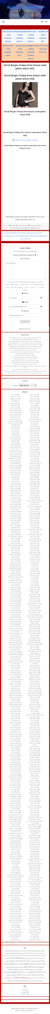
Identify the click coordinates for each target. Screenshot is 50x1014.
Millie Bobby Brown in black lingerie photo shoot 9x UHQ (25, 341)
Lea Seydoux (33, 547)
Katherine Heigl (33, 465)
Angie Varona (14, 493)
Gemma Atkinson (14, 812)
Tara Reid (33, 888)
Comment (26, 259)
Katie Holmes (33, 472)
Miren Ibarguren (33, 658)
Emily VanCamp (14, 768)
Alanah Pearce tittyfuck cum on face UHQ (24, 350)
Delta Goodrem (14, 706)
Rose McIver (33, 791)
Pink (34, 745)
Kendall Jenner (34, 492)
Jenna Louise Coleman (14, 904)
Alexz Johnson (14, 428)
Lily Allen (33, 564)
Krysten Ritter (34, 518)
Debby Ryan (14, 701)
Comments (25, 992)
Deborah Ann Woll (15, 702)
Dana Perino (14, 688)
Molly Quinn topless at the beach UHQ (25, 359)
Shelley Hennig (34, 842)
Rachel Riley (33, 757)
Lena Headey (33, 555)
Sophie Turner (33, 870)
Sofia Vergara (33, 856)
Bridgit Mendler (14, 570)
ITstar (33, 1010)
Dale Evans (14, 686)
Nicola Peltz (33, 702)
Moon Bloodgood (33, 671)
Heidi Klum (15, 849)
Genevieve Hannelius (14, 816)
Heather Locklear (14, 846)
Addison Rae (14, 400)
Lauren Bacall (33, 543)
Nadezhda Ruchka (34, 679)
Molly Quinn (33, 667)
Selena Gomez (33, 828)
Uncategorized (33, 909)
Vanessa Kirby (34, 915)
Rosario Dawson (33, 784)
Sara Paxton (33, 808)
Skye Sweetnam (33, 851)
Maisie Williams (33, 594)
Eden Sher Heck (14, 727)
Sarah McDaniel (33, 819)
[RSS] (46, 22)
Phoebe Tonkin (34, 743)
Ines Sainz (14, 863)
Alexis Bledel (14, 425)
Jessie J (15, 938)
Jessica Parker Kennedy (14, 932)
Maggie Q (33, 593)
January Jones (14, 892)
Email (26, 302)
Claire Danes (14, 665)
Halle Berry (14, 832)
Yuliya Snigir (33, 927)
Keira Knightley (33, 483)
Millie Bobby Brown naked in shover (25, 355)
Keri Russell (33, 493)
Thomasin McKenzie (33, 899)
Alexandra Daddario (14, 423)
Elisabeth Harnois (14, 734)
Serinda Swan (33, 830)
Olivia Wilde (33, 725)
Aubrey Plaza (14, 538)
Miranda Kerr (33, 656)
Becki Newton (14, 547)
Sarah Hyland (33, 816)
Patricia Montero (33, 734)
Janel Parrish (14, 890)
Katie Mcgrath (34, 474)
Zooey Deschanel (33, 940)
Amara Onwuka (14, 469)
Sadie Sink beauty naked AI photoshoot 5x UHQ (25, 339)
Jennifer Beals (14, 911)
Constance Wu (14, 672)
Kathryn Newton (33, 469)
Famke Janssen (14, 800)
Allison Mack (14, 446)
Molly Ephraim (34, 665)
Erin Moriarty (14, 787)
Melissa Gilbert (33, 630)
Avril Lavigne (14, 540)
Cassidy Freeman (14, 619)
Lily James (34, 570)
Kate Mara (34, 458)
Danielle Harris (14, 693)
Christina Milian (14, 656)
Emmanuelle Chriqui (14, 777)
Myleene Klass (34, 678)
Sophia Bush (33, 858)
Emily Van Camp (14, 766)
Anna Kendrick (14, 499)
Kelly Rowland (34, 490)
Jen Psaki (14, 897)
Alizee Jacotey (14, 444)
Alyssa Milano (14, 456)
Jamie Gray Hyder (14, 886)
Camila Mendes (14, 589)
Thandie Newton (33, 897)
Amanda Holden (14, 462)
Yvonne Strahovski (33, 929)
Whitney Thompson (33, 922)
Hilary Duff (14, 851)
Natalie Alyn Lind (33, 685)
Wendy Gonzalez (33, 918)
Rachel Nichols (34, 755)
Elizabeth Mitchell (14, 745)
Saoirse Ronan (34, 805)
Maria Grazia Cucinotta (33, 603)
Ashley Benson (14, 529)
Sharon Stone (33, 839)
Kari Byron (34, 446)
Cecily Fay (14, 632)
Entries (25, 990)
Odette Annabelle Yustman (33, 715)
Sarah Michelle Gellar (33, 821)
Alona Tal (14, 449)
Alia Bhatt (14, 432)
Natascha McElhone (33, 690)
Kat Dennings (33, 449)
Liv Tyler (33, 580)
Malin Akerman (34, 596)
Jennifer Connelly (14, 913)
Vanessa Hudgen (33, 913)
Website (26, 311)
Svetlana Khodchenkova (33, 881)
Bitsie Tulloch (14, 559)
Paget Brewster (33, 727)
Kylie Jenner (33, 520)
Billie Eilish (14, 555)
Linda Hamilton (33, 571)
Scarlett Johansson (33, 826)
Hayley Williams (14, 842)
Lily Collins (34, 568)
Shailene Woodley (34, 832)
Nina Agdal (34, 711)
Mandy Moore (34, 598)
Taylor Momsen (33, 892)
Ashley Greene (14, 531)
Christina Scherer (14, 660)
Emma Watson (14, 775)
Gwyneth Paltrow (14, 828)
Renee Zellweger (33, 771)
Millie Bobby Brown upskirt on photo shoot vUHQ (25, 362)
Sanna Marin (33, 803)
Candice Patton (14, 598)
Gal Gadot (14, 808)
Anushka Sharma (14, 518)
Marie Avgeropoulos (33, 610)
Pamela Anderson (34, 729)
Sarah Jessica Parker (33, 817)
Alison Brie (14, 442)
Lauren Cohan (34, 545)
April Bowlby (14, 522)
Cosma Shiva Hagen (14, 674)
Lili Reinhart (33, 563)
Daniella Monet (14, 692)
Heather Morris (14, 847)
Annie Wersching (14, 517)
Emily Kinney (14, 761)
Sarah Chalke (33, 812)
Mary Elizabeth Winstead (34, 616)
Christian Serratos (15, 651)
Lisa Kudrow (33, 577)
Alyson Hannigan (14, 453)
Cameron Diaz (14, 587)
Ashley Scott (14, 532)
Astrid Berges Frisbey (18, 228)
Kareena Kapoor (33, 442)
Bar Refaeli (15, 541)
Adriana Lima (14, 407)
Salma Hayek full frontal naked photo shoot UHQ (25, 360)
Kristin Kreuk (33, 515)
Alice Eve (14, 435)
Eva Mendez (14, 793)
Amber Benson (14, 471)
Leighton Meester (34, 554)
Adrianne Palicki (14, 409)
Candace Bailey (14, 594)
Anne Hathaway (14, 515)
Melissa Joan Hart (34, 632)
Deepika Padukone (14, 704)
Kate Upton (33, 460)
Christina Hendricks (14, 655)
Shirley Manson (33, 844)
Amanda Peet (14, 463)
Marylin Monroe (33, 619)
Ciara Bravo (14, 663)
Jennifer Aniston (14, 909)
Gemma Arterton (14, 810)
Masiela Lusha (34, 621)
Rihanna (33, 775)
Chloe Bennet (14, 646)
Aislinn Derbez (14, 417)
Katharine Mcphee (34, 463)
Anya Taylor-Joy (14, 520)
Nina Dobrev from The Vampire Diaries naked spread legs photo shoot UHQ (25, 237)
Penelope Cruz (34, 736)
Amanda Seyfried (14, 465)
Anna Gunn (15, 497)
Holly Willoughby (14, 858)
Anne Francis (14, 513)
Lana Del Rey (33, 527)
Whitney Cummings (33, 920)
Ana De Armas (14, 483)
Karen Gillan (33, 444)
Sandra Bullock (34, 801)
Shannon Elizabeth (33, 837)
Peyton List (34, 740)
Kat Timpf (33, 451)
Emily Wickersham (14, 770)
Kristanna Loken (33, 508)
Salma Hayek (33, 798)
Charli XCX (14, 635)
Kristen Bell (33, 509)
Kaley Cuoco (33, 439)
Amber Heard (14, 472)
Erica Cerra (14, 782)
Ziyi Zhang (34, 934)
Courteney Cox (14, 678)
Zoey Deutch (33, 938)
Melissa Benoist (33, 628)
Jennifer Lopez (14, 918)
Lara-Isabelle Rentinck (34, 529)
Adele (14, 401)
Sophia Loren (33, 862)
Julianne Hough (34, 428)
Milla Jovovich (34, 649)
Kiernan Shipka (34, 497)
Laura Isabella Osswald (33, 534)
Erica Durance (14, 784)
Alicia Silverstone (14, 437)
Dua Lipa (14, 725)
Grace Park (15, 824)
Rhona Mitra (33, 773)
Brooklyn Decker (14, 580)
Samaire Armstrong (33, 800)
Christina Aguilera (14, 653)
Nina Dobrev (33, 713)
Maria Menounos (33, 605)
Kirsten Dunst (33, 504)
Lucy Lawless (33, 586)
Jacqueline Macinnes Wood (14, 876)
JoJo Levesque (34, 407)
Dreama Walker (14, 724)
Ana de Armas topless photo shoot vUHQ (25, 364)
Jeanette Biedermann (14, 895)
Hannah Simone (14, 837)
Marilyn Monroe (33, 612)
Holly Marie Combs (14, 856)
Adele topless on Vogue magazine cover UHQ (24, 369)
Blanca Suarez (14, 563)
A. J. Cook (14, 394)
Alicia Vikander (14, 439)
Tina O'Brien (33, 901)
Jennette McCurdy (14, 908)
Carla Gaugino (14, 607)
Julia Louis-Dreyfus (34, 419)
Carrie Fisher (14, 614)
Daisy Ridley (14, 681)
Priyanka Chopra (33, 750)
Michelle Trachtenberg (33, 644)
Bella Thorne (14, 548)
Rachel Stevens (34, 759)
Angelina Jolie (14, 488)
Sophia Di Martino (34, 860)
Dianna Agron (14, 718)
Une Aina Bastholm (33, 911)
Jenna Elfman (14, 901)
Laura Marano (34, 536)
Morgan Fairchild (33, 674)
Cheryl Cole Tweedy (14, 644)
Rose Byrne (34, 786)
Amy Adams (14, 478)
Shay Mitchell (33, 840)
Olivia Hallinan (34, 718)
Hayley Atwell (14, 840)
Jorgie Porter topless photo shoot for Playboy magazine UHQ (25, 373)
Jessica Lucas (14, 931)
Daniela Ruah (14, 690)
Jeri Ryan (14, 924)
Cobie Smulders (14, 671)
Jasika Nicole (14, 894)
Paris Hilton (33, 731)
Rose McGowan (33, 789)
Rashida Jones (34, 766)
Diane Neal (14, 717)
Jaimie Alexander (14, 881)
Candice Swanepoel (14, 600)
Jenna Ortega (14, 906)
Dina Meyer (14, 720)
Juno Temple (33, 433)
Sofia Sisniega (33, 855)
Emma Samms (14, 771)
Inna (14, 865)
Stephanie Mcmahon (33, 878)
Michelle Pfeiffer (33, 640)
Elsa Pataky (14, 752)
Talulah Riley (33, 885)
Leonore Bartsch (33, 559)
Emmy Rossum (14, 779)
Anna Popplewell (14, 504)
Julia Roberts (33, 421)
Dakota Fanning (14, 683)
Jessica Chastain (14, 929)
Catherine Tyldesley (14, 628)
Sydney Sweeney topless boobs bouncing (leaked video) (25, 352)
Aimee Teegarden (14, 414)
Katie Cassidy (33, 471)
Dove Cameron (14, 722)
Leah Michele (33, 548)
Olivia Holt (34, 720)
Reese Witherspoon (33, 768)
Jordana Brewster (33, 409)
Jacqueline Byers (14, 874)
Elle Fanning (14, 747)
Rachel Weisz (33, 761)
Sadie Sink (34, 796)
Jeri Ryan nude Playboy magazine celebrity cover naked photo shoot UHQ (25, 371)
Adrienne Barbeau (15, 410)
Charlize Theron (14, 637)
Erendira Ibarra (14, 780)
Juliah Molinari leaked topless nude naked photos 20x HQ (25, 346)
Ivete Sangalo (14, 872)
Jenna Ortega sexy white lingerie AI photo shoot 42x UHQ (25, 337)
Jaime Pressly (14, 879)
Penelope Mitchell (34, 738)
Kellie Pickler (33, 486)
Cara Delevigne (14, 601)
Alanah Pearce (14, 419)
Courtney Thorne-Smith (14, 679)
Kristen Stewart (33, 513)
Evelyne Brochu (14, 798)
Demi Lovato (14, 708)
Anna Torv (14, 509)
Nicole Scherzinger (33, 706)
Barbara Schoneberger (14, 545)
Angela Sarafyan (14, 486)
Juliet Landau (33, 432)
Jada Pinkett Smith (14, 878)
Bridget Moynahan (14, 568)
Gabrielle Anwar (14, 805)
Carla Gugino (14, 609)
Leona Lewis (33, 557)
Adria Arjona (14, 405)
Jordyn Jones (33, 410)
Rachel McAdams (33, 754)
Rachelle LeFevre (33, 762)
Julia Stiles (34, 423)
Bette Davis (14, 552)
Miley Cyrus (33, 647)
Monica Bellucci (33, 669)
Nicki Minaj (34, 701)
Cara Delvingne (14, 605)
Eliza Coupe (14, 738)
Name (26, 293)
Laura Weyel (33, 541)
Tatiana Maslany (33, 890)
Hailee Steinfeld (14, 830)
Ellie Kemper (14, 750)
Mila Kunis (33, 646)
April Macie (14, 524)
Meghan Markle (33, 625)
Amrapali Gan (14, 474)
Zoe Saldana (33, 936)
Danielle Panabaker (14, 695)
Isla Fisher (14, 869)
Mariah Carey (33, 609)
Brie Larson (14, 571)
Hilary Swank (14, 853)
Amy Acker (14, 476)
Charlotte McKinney (14, 642)
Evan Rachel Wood (14, 794)
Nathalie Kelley (33, 697)
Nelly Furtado (33, 699)
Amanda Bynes (14, 460)
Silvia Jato (33, 849)
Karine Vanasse (33, 447)
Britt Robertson (14, 575)
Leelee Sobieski (33, 552)
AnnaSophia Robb (14, 511)
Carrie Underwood (14, 617)
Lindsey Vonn (33, 575)
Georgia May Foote (14, 817)
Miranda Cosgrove (34, 655)
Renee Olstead (34, 770)
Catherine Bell (14, 625)
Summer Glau (33, 879)
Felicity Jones (14, 801)
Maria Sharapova (33, 607)
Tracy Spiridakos (33, 906)
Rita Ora (33, 779)
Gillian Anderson (14, 821)
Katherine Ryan (33, 467)
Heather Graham (14, 844)
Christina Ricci (14, 658)
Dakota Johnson (14, 685)
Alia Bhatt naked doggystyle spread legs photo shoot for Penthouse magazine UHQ (25, 367)
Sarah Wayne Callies (33, 824)
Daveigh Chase (14, 699)
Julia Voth (33, 425)
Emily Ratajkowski (15, 764)
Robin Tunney (33, 780)
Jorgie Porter (33, 412)
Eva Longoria (14, 791)
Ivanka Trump (14, 870)
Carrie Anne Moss (14, 612)
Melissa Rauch (33, 633)
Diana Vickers (14, 713)
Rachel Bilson (33, 752)
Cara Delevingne (14, 603)
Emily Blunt (14, 757)
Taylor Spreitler (33, 894)
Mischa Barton (34, 660)
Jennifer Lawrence (14, 916)
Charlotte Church (14, 639)
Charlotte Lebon (14, 640)
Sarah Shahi (33, 823)
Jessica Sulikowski (14, 936)
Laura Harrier (33, 532)
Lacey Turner (33, 524)
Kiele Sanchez (34, 495)
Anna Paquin (14, 502)
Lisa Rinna (34, 578)
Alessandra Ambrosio (14, 421)
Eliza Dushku (14, 740)
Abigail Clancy (14, 396)
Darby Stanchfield (14, 697)
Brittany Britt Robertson (14, 577)
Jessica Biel (14, 927)
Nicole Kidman (34, 704)
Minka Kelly (33, 653)
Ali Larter (14, 430)
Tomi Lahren (33, 902)
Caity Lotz (14, 586)
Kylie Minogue (34, 522)
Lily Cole (33, 566)
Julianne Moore (33, 430)
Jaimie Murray (14, 883)
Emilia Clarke (14, 754)
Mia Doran (34, 637)
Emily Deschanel (14, 759)
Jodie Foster (33, 403)
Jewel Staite (33, 396)
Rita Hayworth (34, 777)
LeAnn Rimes (33, 550)
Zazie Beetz (33, 931)
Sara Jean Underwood (34, 807)
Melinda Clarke (34, 626)
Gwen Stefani (14, 826)
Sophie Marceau (33, 867)
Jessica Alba (14, 925)
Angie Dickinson (14, 490)
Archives (15, 385)
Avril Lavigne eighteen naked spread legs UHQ (25, 357)
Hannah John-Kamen (14, 833)
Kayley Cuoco (33, 481)
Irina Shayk (15, 867)
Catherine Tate (14, 626)
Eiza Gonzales (14, 729)
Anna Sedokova (14, 506)
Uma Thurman (34, 908)
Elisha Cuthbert (14, 736)
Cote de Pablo (14, 676)
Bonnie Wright (14, 564)
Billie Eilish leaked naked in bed (25, 353)
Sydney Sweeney (33, 883)
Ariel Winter (14, 527)
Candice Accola (14, 596)
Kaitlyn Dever (33, 437)
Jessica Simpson (14, 934)
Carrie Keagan (14, 616)
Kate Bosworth (34, 455)
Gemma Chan (14, 814)
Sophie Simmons (33, 869)
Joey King (33, 405)
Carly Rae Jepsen (14, 610)
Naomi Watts (33, 681)
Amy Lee (14, 479)
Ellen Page (14, 748)
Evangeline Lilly (14, 796)
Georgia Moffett (14, 819)
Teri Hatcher (33, 895)
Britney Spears (14, 573)
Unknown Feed (26, 329)
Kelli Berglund (34, 485)
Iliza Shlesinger (14, 862)
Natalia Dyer (33, 683)
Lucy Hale (33, 584)
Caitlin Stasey (14, 584)
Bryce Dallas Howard (14, 582)
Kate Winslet (33, 462)
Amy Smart (14, 481)
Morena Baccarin (33, 672)
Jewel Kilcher (33, 394)
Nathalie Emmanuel (33, 695)
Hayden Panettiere (14, 839)
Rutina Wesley (34, 794)
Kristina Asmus (34, 517)
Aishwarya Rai (14, 416)
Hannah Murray (14, 835)
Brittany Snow (14, 578)
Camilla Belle (14, 591)
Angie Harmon (14, 492)
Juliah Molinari (34, 426)
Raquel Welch (33, 764)
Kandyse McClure (33, 440)
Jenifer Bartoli (14, 899)
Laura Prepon (33, 538)
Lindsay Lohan (33, 573)
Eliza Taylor (14, 741)
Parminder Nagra (33, 732)
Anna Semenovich (14, 508)
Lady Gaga (34, 525)
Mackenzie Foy (34, 589)
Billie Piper (15, 557)
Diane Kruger (14, 715)
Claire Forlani (14, 667)
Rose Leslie (34, 787)
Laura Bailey (33, 531)
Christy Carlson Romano (14, 662)
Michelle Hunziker (34, 639)
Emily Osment (14, 762)
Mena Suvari (33, 635)
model (33, 663)
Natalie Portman (33, 688)
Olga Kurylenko (34, 717)
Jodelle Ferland (34, 400)
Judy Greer (34, 416)
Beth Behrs (15, 550)
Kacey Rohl (34, 435)
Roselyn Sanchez (33, 793)
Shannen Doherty (33, 835)
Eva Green (14, 789)
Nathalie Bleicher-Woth (33, 693)
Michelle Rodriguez (33, 642)
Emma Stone (14, 773)
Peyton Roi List (34, 741)
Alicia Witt (14, 440)
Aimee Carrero (14, 412)
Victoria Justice (33, 916)
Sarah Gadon (33, 814)
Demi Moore (14, 709)
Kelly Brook (34, 488)
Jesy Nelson (14, 940)
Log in (25, 989)
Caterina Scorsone (14, 623)
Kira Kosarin (33, 502)
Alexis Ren (14, 426)
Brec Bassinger (14, 566)
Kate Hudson (33, 456)
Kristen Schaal (34, 511)
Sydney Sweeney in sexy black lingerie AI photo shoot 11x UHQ (25, 344)
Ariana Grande (14, 525)
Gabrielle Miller (14, 807)
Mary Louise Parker (33, 617)
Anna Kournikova (14, 501)
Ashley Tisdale (14, 534)
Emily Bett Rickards (14, 755)
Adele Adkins (14, 403)
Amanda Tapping (14, 467)
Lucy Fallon (34, 582)
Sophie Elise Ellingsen (34, 863)
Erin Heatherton (14, 786)
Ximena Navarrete (34, 925)
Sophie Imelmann (33, 865)
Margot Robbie (33, 601)
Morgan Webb (34, 676)
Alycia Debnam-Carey (14, 451)
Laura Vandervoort (33, 540)
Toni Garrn (34, 904)
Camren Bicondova (14, 593)
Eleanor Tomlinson (14, 732)
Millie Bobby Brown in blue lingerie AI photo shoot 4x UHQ (25, 343)
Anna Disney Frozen (14, 495)
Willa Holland (33, 924)
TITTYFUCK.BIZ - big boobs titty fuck (44, 49)
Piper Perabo (33, 747)
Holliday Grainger (14, 855)
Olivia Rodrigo (34, 724)
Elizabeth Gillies (14, 743)
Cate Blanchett (14, 621)
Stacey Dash (33, 872)
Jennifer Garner (14, 915)
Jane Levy (14, 888)
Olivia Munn (33, 722)
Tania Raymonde (33, 886)
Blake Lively (14, 561)
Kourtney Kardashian (34, 506)
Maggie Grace (33, 591)
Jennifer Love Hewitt (14, 920)
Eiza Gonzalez (14, 731)
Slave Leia (34, 853)
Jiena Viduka (33, 398)
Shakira (34, 833)
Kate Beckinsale (33, 453)
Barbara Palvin (14, 543)
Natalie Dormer (33, 686)
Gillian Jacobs (14, 823)
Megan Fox (33, 623)
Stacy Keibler (33, 874)
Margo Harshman (33, 600)
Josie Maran (33, 414)
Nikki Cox (33, 709)
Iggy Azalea (14, 860)
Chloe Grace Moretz (14, 647)
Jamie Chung (14, 885)
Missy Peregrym (33, 662)
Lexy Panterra (34, 561)
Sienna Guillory (34, 846)
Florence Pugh (14, 803)
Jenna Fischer (14, 902)
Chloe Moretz (14, 649)
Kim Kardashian (33, 499)
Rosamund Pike (33, 782)
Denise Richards (14, 711)
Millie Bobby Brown (33, 651)
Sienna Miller (33, 847)
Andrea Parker (14, 485)
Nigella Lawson (33, 708)
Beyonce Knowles (14, 554)
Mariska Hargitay (33, 614)
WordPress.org (25, 994)
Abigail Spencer (14, 398)
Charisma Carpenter (14, 633)
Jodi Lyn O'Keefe (33, 401)
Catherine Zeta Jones (14, 630)
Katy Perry (33, 478)
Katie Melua (33, 476)
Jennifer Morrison (14, 922)
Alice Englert (14, 433)
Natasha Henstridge (33, 692)
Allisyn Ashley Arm (14, 447)
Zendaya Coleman (34, 932)
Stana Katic (33, 876)
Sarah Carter (33, 810)
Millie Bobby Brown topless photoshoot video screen (25, 348)
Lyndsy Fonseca (33, 587)
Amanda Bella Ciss (14, 458)
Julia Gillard (33, 417)
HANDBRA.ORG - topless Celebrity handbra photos (32, 52)
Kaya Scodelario (33, 479)
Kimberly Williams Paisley (34, 501)
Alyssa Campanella (14, 455)
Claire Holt (14, 669)
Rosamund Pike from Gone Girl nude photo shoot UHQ (23, 233)
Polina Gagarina (33, 748)
